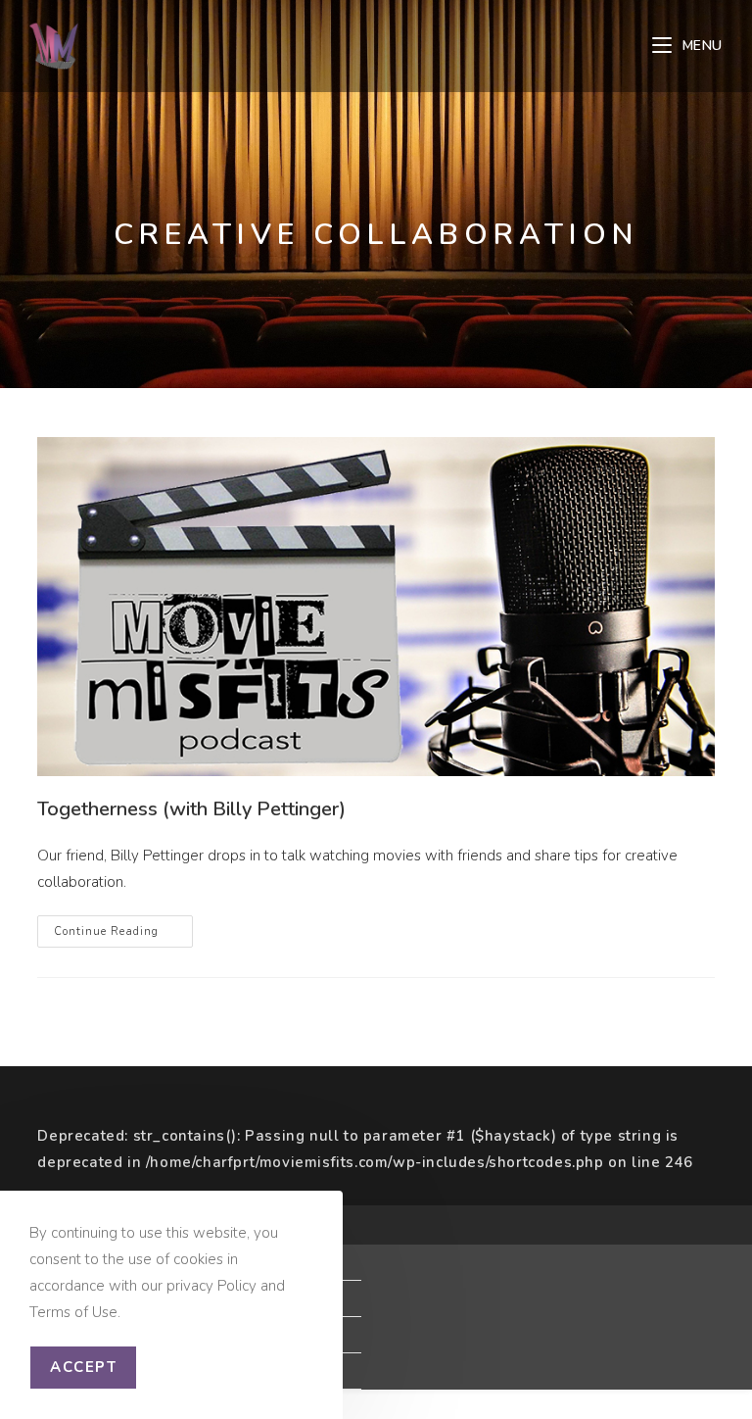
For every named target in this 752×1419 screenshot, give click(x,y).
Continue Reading (123, 935)
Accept (83, 1367)
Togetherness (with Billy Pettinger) (191, 809)
